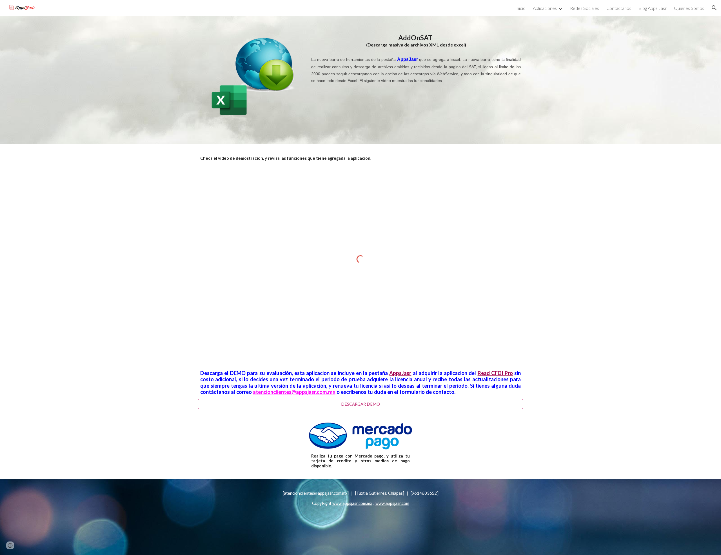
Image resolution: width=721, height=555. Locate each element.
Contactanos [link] (618, 8)
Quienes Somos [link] (689, 8)
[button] (714, 8)
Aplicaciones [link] (545, 8)
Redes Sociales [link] (584, 8)
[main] (416, 59)
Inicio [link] (520, 8)
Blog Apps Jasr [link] (652, 8)
